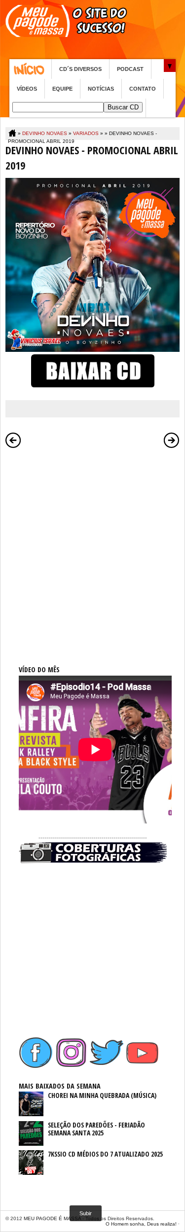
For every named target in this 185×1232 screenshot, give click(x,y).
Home (30, 69)
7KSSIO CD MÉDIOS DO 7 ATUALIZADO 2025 (105, 1154)
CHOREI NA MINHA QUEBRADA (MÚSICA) (102, 1095)
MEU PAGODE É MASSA (52, 1218)
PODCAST (130, 69)
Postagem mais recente (13, 440)
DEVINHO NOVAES (44, 133)
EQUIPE (62, 89)
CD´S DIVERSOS (80, 69)
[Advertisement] (92, 545)
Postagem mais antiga (172, 440)
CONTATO (142, 89)
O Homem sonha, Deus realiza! (141, 1224)
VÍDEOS (27, 89)
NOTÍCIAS (101, 89)
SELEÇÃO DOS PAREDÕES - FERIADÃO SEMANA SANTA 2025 (96, 1129)
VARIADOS (86, 133)
